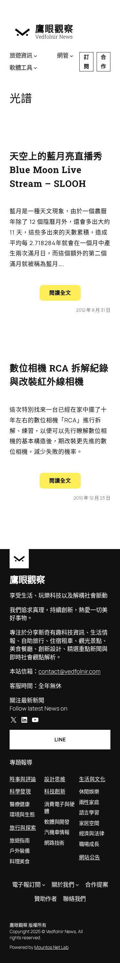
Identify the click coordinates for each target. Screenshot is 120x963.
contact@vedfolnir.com (69, 671)
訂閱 (86, 61)
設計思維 (54, 778)
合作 (103, 61)
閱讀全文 (65, 295)
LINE (60, 739)
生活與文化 (92, 778)
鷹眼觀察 (54, 29)
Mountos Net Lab (51, 947)
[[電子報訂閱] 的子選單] (43, 884)
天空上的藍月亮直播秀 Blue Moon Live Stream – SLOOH (56, 169)
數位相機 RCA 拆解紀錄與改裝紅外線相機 (59, 375)
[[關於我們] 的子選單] (77, 884)
